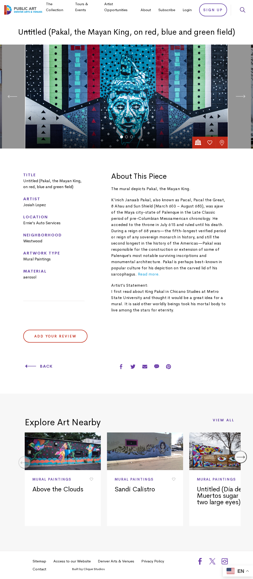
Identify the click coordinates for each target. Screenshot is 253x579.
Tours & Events (81, 6)
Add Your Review (55, 336)
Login (187, 9)
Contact (39, 569)
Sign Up (213, 10)
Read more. (149, 274)
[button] (122, 137)
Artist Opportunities (115, 6)
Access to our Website (72, 561)
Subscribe (166, 9)
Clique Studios (94, 569)
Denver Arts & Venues (116, 561)
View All (223, 420)
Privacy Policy (152, 561)
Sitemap (39, 561)
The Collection (54, 6)
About (146, 9)
